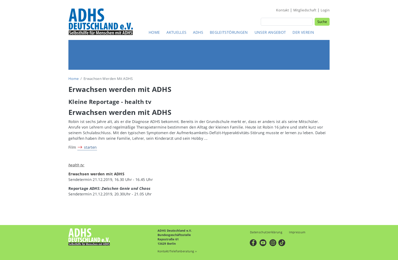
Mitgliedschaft (304, 10)
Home (154, 32)
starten (90, 147)
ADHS (198, 32)
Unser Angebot (270, 32)
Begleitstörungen (229, 32)
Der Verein (303, 32)
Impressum (297, 232)
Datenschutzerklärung (266, 232)
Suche (322, 21)
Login (325, 10)
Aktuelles (176, 32)
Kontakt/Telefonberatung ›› (177, 251)
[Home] (101, 21)
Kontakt (282, 10)
